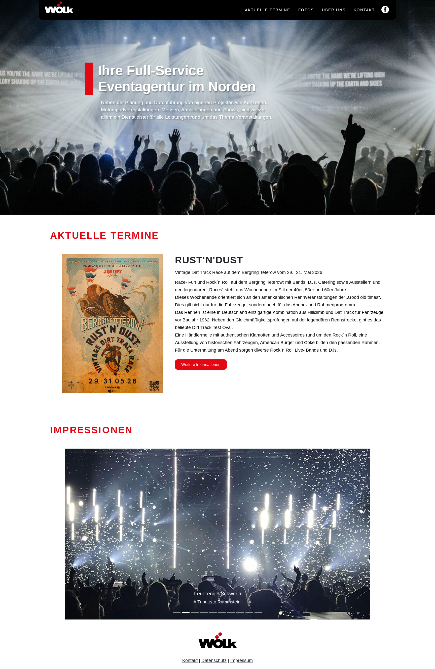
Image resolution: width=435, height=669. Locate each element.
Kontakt (364, 10)
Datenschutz (214, 660)
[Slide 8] (240, 612)
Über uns (334, 10)
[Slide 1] (176, 612)
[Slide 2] (186, 612)
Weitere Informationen (201, 364)
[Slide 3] (195, 612)
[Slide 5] (213, 612)
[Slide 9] (249, 612)
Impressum (241, 660)
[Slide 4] (204, 612)
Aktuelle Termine (267, 10)
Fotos (306, 10)
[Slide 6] (222, 612)
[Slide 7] (231, 612)
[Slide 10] (258, 612)
